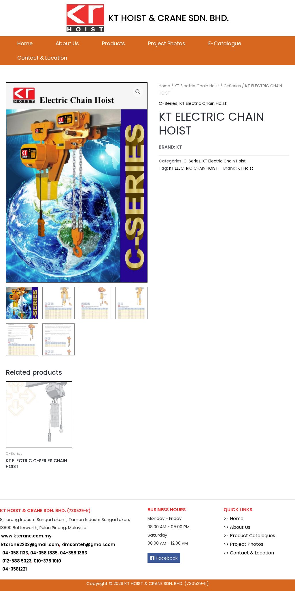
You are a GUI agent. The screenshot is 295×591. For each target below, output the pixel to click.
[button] (138, 92)
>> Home (233, 518)
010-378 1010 (47, 561)
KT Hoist (245, 168)
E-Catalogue (224, 43)
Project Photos (166, 43)
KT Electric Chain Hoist (197, 86)
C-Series (232, 86)
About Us (67, 43)
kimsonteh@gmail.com (88, 544)
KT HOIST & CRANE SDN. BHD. (168, 18)
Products (113, 43)
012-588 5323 (16, 561)
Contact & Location (42, 57)
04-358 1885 (44, 553)
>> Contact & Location (249, 553)
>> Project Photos (243, 544)
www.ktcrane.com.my (26, 536)
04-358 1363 (73, 553)
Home (25, 43)
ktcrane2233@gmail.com (30, 544)
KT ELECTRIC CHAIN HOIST (193, 168)
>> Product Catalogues (249, 535)
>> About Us (237, 527)
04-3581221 (14, 569)
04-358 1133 (15, 553)
